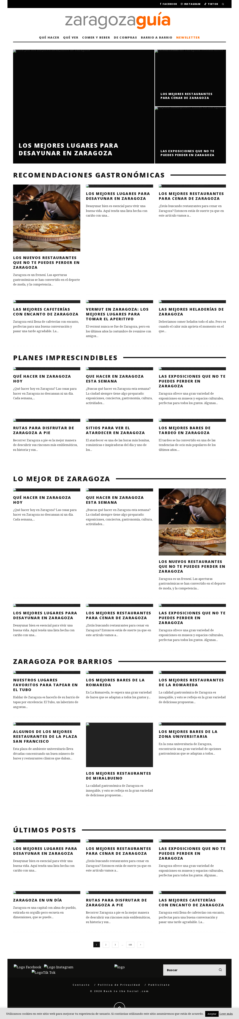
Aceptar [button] (211, 1013)
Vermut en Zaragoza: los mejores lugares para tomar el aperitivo (117, 314)
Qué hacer (49, 37)
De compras (125, 37)
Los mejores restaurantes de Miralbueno (118, 776)
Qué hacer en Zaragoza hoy (42, 379)
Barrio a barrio (157, 37)
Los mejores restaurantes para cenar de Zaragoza (191, 196)
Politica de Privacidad (119, 984)
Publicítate (159, 984)
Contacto (81, 984)
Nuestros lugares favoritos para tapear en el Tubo (45, 684)
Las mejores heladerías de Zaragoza (191, 312)
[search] (220, 970)
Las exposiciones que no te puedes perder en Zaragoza (192, 381)
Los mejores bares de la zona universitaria (188, 734)
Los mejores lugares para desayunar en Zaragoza (118, 196)
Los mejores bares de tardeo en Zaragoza (185, 430)
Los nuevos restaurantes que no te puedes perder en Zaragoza (46, 262)
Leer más (226, 1013)
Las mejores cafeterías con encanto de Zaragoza (46, 312)
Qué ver (70, 37)
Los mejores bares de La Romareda (115, 682)
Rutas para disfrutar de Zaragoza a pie (43, 430)
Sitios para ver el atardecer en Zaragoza (115, 430)
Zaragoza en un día (37, 900)
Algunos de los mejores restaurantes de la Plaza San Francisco (45, 736)
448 (130, 944)
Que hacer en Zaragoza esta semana (115, 379)
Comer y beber (96, 37)
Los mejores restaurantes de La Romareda (191, 682)
